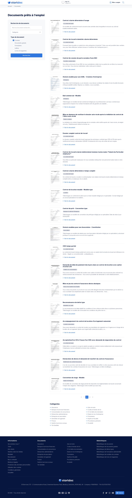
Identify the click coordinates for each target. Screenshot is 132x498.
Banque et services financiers (60, 409)
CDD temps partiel (69, 246)
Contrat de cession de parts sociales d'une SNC (80, 58)
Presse (54, 421)
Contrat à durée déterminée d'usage (76, 20)
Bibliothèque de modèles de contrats (108, 454)
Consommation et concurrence (61, 412)
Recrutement (11, 457)
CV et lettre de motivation (95, 412)
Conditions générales (14, 470)
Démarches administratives (59, 414)
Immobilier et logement (58, 418)
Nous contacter (12, 459)
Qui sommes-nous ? (13, 444)
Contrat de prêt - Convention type (75, 208)
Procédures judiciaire (94, 421)
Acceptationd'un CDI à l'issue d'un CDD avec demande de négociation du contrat (92, 340)
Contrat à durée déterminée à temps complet (79, 171)
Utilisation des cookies (14, 467)
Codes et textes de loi (94, 409)
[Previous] (81, 397)
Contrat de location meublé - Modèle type (78, 190)
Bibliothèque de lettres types (105, 449)
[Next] (92, 397)
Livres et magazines (21, 51)
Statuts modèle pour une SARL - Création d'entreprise (82, 77)
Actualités (10, 472)
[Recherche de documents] (123, 2)
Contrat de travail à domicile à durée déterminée (80, 39)
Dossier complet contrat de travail (75, 133)
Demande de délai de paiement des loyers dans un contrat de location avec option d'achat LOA (92, 265)
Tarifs (9, 446)
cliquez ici (67, 3)
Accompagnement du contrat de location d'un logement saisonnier (87, 321)
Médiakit (10, 454)
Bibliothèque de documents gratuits (107, 446)
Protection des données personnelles (19, 464)
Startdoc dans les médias (15, 451)
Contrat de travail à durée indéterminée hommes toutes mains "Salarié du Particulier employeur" (93, 153)
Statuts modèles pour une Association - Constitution (82, 227)
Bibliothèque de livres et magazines (107, 457)
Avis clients (11, 449)
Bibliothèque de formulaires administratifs (109, 451)
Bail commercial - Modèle (72, 96)
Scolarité (90, 423)
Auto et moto (91, 407)
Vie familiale (55, 425)
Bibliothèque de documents (105, 444)
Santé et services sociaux (59, 423)
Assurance (55, 407)
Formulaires (18, 45)
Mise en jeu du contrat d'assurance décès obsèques (81, 283)
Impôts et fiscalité (93, 418)
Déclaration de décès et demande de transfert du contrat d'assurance (88, 359)
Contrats (17, 40)
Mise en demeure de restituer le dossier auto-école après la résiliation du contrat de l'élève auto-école (93, 115)
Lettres (17, 48)
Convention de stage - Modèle (73, 378)
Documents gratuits (20, 43)
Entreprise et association (59, 416)
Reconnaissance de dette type (74, 302)
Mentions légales (13, 462)
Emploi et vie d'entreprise (95, 414)
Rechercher (26, 55)
